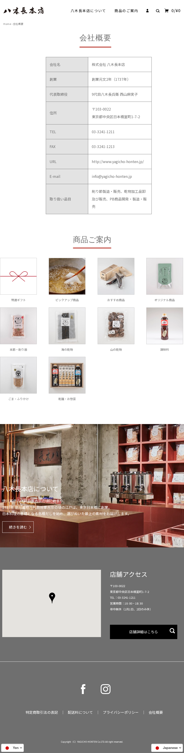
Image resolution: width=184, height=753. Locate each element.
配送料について (80, 712)
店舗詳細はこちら (143, 631)
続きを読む (18, 527)
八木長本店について (88, 10)
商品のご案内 (126, 10)
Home (7, 24)
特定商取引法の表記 (42, 712)
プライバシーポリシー (121, 712)
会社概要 (156, 712)
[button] (52, 598)
